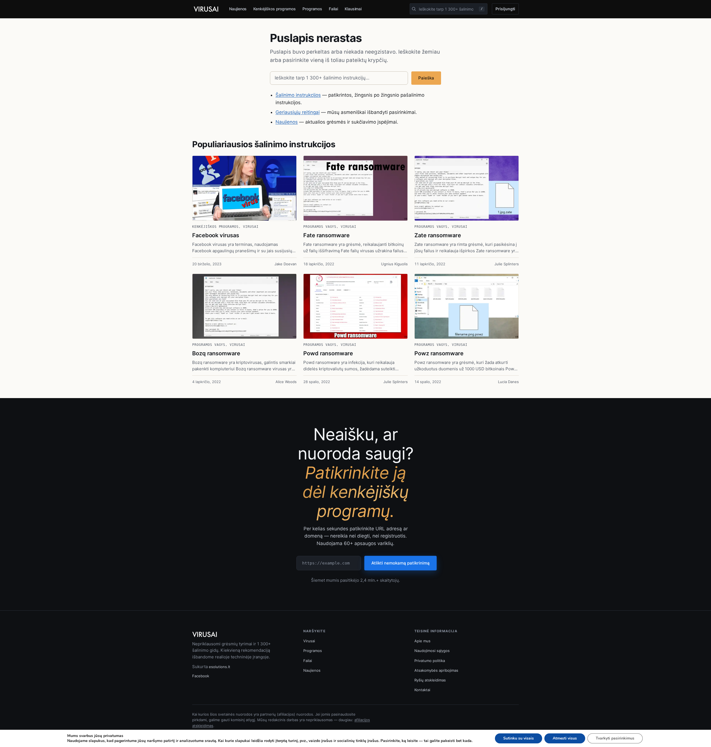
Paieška (426, 78)
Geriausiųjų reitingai (298, 112)
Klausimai (353, 8)
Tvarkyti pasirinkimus (615, 738)
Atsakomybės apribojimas (436, 670)
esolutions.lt (219, 666)
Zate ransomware (437, 235)
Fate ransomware (326, 235)
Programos (312, 8)
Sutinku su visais (518, 738)
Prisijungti (505, 8)
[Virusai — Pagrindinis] (206, 9)
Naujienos (238, 8)
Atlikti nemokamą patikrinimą (400, 563)
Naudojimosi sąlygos (432, 650)
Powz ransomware (439, 353)
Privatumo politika (429, 660)
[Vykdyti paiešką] (414, 9)
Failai (333, 8)
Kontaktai (422, 690)
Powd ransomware (328, 353)
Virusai (251, 227)
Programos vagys (319, 227)
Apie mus (422, 641)
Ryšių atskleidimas (430, 680)
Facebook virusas (215, 235)
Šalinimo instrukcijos (298, 95)
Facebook (200, 676)
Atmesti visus (565, 738)
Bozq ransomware (216, 353)
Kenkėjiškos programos (274, 8)
